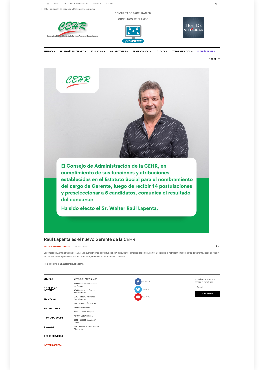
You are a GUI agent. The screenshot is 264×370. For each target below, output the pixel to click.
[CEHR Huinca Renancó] (71, 28)
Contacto (97, 3)
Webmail (110, 3)
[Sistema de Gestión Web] (133, 34)
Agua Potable (118, 51)
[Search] (216, 3)
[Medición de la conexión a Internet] (193, 27)
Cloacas (162, 51)
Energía (48, 51)
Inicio (55, 3)
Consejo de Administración (75, 3)
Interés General (206, 51)
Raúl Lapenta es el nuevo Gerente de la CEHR (89, 239)
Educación (97, 51)
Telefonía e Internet (72, 51)
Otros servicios (181, 51)
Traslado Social (142, 51)
